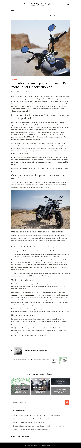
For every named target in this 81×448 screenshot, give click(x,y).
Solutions (14, 79)
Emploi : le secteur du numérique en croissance (28, 422)
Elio (12, 92)
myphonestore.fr (52, 276)
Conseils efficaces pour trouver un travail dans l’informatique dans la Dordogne (38, 426)
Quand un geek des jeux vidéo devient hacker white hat (31, 419)
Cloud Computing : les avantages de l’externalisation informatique (40, 390)
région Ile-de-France (54, 122)
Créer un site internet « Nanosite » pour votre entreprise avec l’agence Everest (20, 390)
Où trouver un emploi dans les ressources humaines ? (30, 430)
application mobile (29, 122)
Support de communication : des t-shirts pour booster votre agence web (36, 415)
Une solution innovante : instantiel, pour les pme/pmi (60, 391)
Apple (32, 284)
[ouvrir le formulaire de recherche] (68, 4)
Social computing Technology (36, 3)
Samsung (45, 284)
